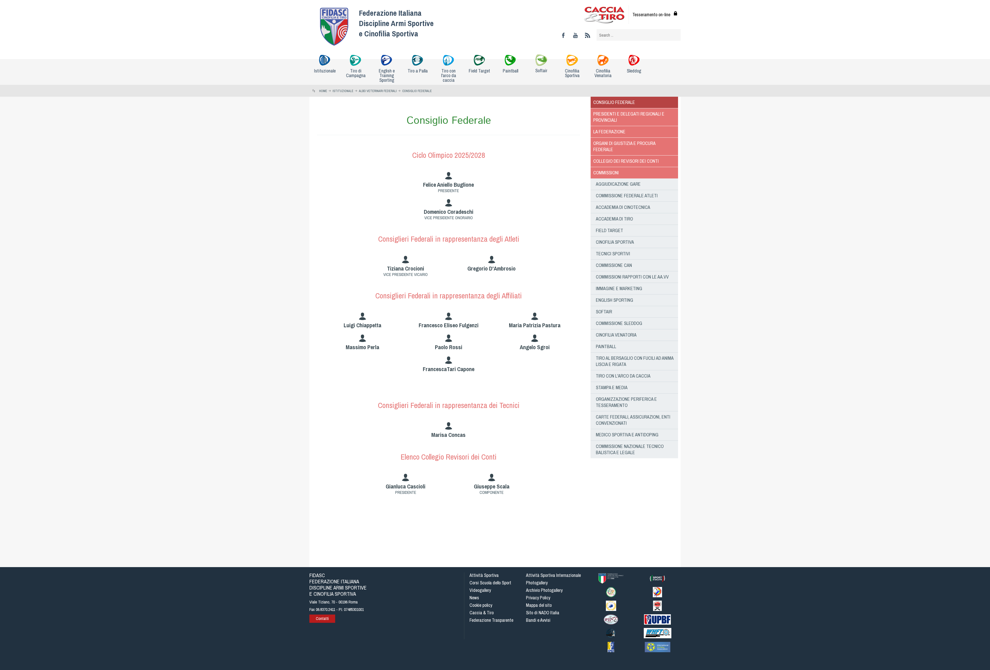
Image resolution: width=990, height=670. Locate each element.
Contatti (322, 618)
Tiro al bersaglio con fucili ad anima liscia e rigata (634, 361)
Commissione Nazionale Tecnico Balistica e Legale (630, 449)
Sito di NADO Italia (542, 612)
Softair (604, 311)
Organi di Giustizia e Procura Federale (624, 146)
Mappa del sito (539, 605)
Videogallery (480, 590)
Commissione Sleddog (619, 323)
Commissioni (606, 172)
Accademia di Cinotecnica (623, 207)
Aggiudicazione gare (618, 184)
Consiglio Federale (614, 102)
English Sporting (614, 300)
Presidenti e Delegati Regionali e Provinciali (628, 117)
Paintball (606, 346)
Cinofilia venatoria (616, 335)
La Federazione (609, 131)
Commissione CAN (614, 265)
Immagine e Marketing (619, 288)
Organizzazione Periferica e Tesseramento (626, 402)
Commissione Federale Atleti (627, 195)
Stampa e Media (612, 387)
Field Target (609, 230)
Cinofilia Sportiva (615, 242)
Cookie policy (480, 605)
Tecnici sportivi (613, 253)
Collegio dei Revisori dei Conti (626, 161)
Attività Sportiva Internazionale (553, 575)
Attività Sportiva (484, 575)
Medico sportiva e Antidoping (627, 434)
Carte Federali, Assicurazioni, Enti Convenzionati (633, 420)
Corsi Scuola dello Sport (490, 582)
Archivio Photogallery (544, 590)
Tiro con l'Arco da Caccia (623, 376)
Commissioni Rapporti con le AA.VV (632, 277)
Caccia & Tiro (481, 612)
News (474, 597)
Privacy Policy (538, 597)
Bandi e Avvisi (538, 620)
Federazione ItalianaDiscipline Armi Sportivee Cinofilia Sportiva (396, 23)
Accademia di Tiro (614, 219)
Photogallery (537, 582)
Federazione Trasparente (491, 620)
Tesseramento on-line (651, 14)
